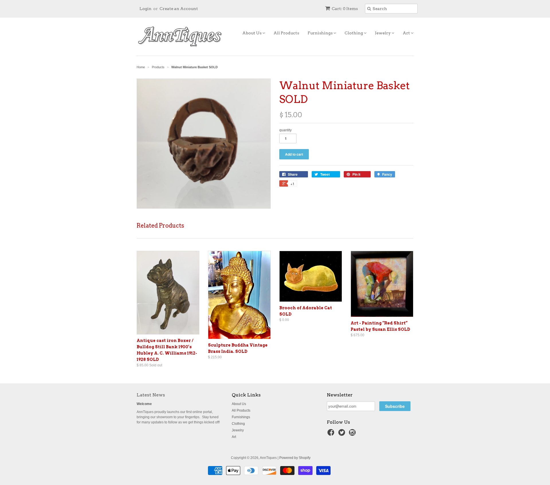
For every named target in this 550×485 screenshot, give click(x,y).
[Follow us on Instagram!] (353, 434)
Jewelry (383, 33)
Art (407, 33)
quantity (285, 130)
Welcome (144, 404)
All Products (286, 33)
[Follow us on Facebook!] (331, 434)
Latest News (151, 395)
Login (146, 8)
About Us (252, 33)
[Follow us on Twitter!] (342, 434)
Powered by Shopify (295, 458)
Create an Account (179, 8)
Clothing (354, 33)
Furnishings (320, 33)
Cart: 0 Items (345, 8)
